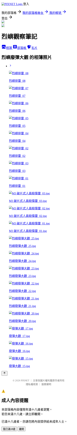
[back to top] (4, 373)
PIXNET (25, 380)
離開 (21, 429)
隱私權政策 (32, 384)
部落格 (22, 48)
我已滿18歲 (9, 429)
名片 (34, 48)
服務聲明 (46, 384)
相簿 (9, 48)
